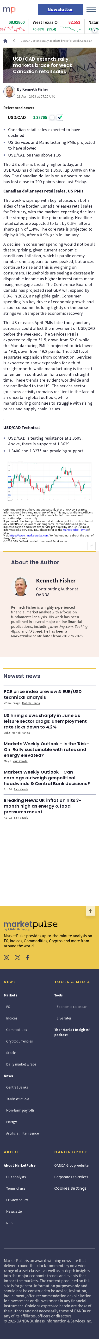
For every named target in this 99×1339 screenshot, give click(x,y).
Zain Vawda (20, 761)
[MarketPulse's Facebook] (27, 958)
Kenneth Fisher (35, 88)
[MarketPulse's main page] (7, 41)
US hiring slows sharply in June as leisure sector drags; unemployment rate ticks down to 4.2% (45, 721)
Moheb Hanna (31, 703)
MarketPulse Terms (75, 529)
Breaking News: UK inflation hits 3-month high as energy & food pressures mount (43, 806)
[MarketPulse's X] (18, 958)
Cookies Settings (70, 1188)
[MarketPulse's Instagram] (6, 958)
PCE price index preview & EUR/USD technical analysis (43, 694)
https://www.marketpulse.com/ (29, 535)
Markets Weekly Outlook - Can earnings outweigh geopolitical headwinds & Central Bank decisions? (47, 777)
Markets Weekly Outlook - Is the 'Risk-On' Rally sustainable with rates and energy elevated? (47, 749)
